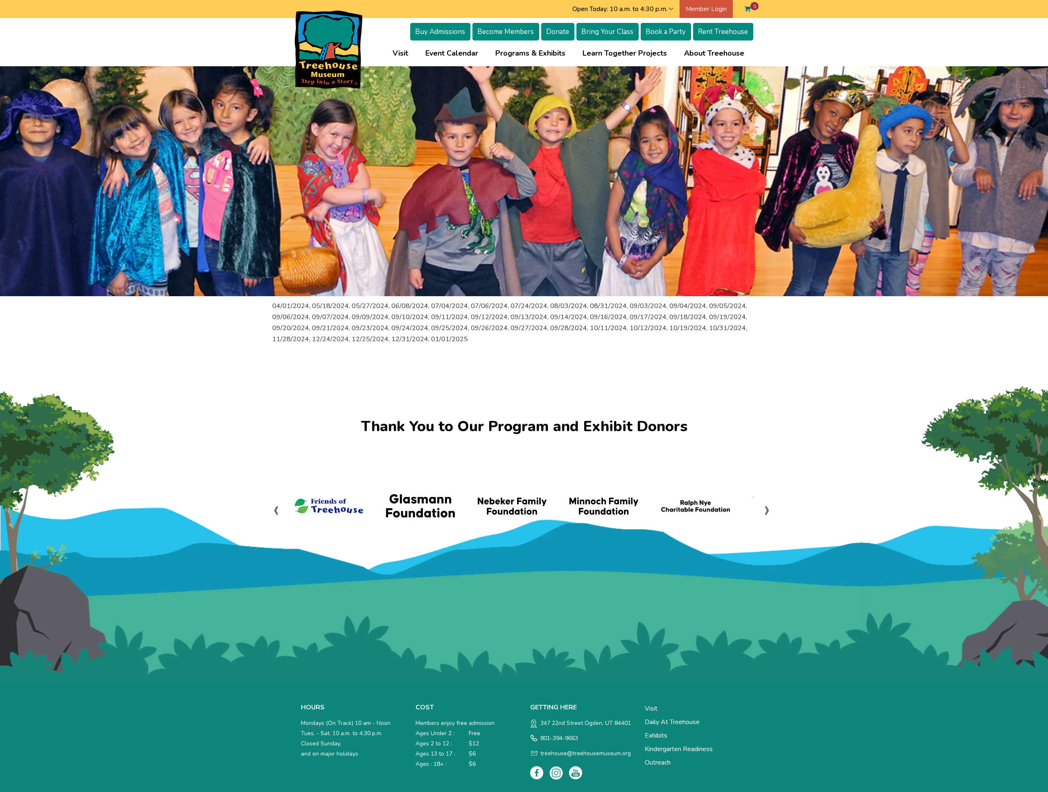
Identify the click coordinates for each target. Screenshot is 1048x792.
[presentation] (276, 509)
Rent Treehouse (723, 31)
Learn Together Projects (629, 53)
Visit (404, 53)
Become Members (505, 31)
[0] (747, 9)
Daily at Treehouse (672, 722)
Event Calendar (451, 53)
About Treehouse (718, 53)
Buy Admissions (440, 31)
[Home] (328, 49)
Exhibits (656, 735)
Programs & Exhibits (534, 53)
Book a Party (666, 31)
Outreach (658, 762)
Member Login (706, 9)
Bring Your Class (607, 31)
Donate (557, 31)
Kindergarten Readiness (679, 749)
